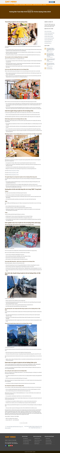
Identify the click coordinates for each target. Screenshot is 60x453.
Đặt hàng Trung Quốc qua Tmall (13, 174)
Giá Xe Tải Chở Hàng (48, 31)
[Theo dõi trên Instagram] (51, 2)
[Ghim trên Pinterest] (25, 423)
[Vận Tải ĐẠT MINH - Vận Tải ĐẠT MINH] (11, 2)
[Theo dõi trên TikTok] (7, 445)
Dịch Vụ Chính (22, 4)
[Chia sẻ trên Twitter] (22, 423)
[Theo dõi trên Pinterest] (10, 445)
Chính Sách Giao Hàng (37, 4)
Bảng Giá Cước (29, 4)
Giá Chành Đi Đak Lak (48, 41)
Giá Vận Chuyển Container (49, 36)
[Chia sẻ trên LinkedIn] (26, 423)
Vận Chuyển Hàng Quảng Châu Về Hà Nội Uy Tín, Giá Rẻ (51, 60)
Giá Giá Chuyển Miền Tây (49, 39)
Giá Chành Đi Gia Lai (48, 43)
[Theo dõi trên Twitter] (52, 2)
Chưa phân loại (30, 10)
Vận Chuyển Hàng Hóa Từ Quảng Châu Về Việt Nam (50, 64)
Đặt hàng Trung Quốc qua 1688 (13, 172)
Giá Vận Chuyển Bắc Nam (49, 34)
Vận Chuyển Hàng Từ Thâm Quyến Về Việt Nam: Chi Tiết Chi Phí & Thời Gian (50, 55)
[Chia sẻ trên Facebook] (20, 423)
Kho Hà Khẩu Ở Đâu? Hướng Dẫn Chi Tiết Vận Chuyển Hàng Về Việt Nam (51, 49)
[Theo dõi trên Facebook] (49, 2)
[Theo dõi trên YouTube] (12, 445)
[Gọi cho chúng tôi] (9, 445)
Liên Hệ (44, 4)
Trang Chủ (16, 4)
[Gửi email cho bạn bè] (23, 423)
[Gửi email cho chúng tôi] (54, 2)
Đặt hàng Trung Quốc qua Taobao (13, 170)
